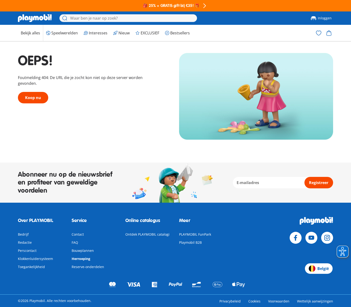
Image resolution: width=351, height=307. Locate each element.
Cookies (254, 301)
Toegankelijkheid (31, 267)
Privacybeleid (230, 301)
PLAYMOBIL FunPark (195, 234)
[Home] (35, 18)
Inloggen (325, 18)
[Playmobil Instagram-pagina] (327, 238)
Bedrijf (23, 234)
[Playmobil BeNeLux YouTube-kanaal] (311, 238)
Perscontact (27, 250)
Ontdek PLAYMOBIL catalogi (147, 234)
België (323, 268)
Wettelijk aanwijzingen (315, 301)
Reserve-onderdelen (88, 267)
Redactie (25, 242)
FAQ (75, 242)
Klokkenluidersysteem (35, 258)
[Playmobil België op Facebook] (296, 238)
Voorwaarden (278, 301)
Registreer (318, 182)
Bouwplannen (83, 250)
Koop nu (33, 97)
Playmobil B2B (190, 242)
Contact (78, 234)
